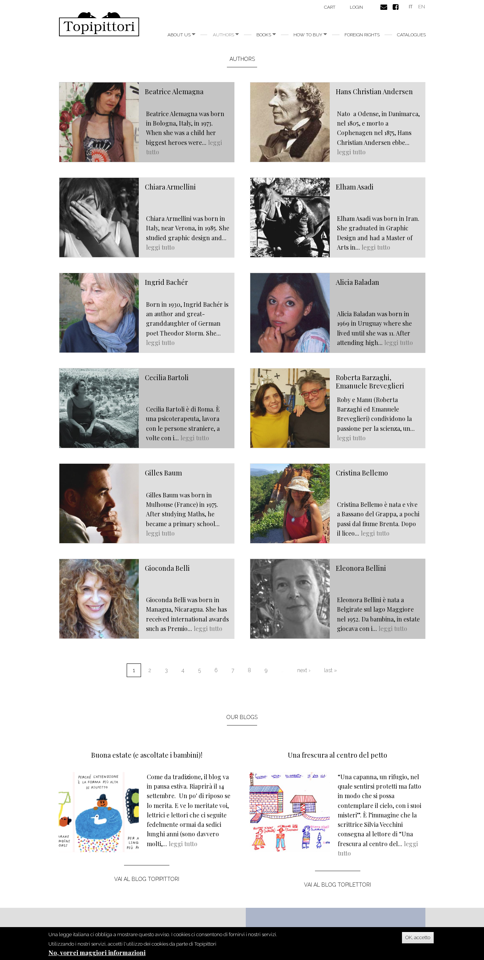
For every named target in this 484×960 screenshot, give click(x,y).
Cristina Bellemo (362, 472)
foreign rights (362, 34)
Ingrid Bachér (166, 282)
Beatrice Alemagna (174, 91)
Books (264, 34)
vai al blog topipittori (146, 879)
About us (180, 34)
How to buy (308, 34)
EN (421, 6)
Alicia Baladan (357, 282)
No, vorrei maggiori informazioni (97, 953)
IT (411, 6)
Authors (224, 34)
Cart (329, 7)
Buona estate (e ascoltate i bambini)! (146, 755)
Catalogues (411, 34)
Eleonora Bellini (361, 568)
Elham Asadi (355, 186)
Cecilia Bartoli (167, 377)
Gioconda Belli (167, 568)
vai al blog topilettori (337, 885)
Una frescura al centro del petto (337, 755)
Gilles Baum (163, 472)
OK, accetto (417, 937)
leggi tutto (351, 152)
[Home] (102, 24)
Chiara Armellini (170, 186)
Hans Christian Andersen (374, 91)
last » (330, 670)
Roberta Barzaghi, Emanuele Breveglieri (370, 381)
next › (303, 670)
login (356, 7)
